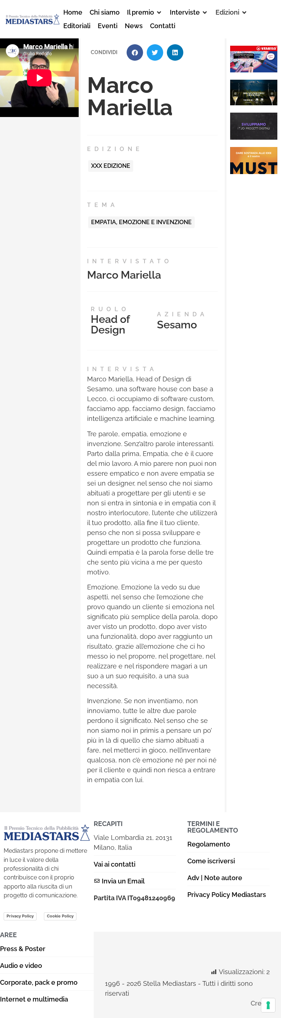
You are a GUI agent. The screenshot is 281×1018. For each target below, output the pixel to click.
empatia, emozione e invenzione (141, 222)
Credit (260, 1003)
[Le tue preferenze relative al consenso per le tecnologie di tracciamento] (268, 1005)
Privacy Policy (20, 916)
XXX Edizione (110, 165)
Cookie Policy (60, 916)
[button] (144, 12)
